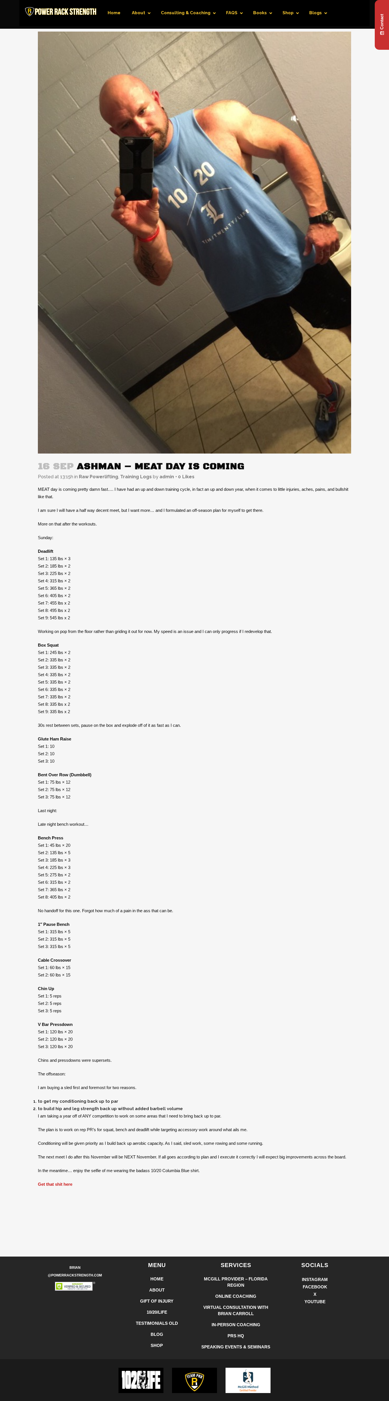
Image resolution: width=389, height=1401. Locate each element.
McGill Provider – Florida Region (236, 1282)
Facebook (315, 1286)
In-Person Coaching (236, 1324)
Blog (157, 1334)
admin (166, 476)
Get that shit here (55, 1184)
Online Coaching (235, 1296)
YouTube (314, 1301)
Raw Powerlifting (98, 476)
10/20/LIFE (157, 1312)
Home (156, 1278)
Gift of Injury (156, 1301)
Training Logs (136, 476)
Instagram (315, 1279)
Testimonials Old (157, 1323)
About (157, 1290)
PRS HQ (236, 1335)
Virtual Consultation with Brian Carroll (235, 1310)
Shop (157, 1345)
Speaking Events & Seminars (235, 1346)
